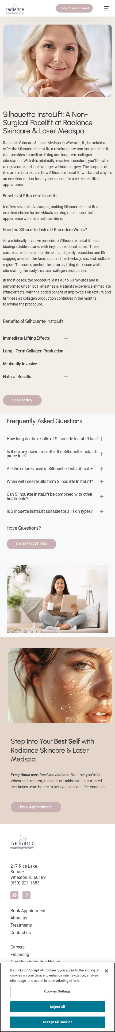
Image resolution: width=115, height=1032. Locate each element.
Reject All (57, 1007)
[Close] (106, 971)
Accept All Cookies (57, 1022)
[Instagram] (26, 895)
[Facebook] (14, 895)
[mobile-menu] (104, 8)
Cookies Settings (57, 991)
